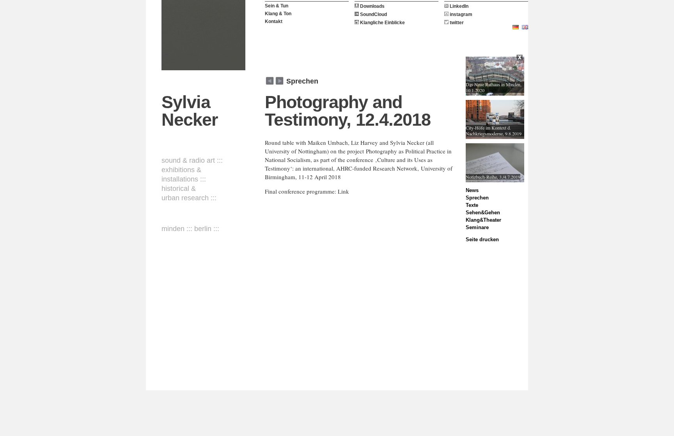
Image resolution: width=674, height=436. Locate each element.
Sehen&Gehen (483, 212)
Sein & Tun (276, 6)
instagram (460, 14)
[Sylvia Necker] (203, 35)
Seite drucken (482, 239)
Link (343, 191)
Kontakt (273, 21)
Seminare (477, 227)
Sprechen (302, 81)
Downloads (372, 6)
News (472, 190)
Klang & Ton (278, 13)
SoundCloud (373, 14)
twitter (456, 22)
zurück (279, 81)
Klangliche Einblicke (382, 22)
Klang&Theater (483, 220)
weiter (270, 81)
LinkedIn (458, 6)
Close (520, 58)
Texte (472, 205)
